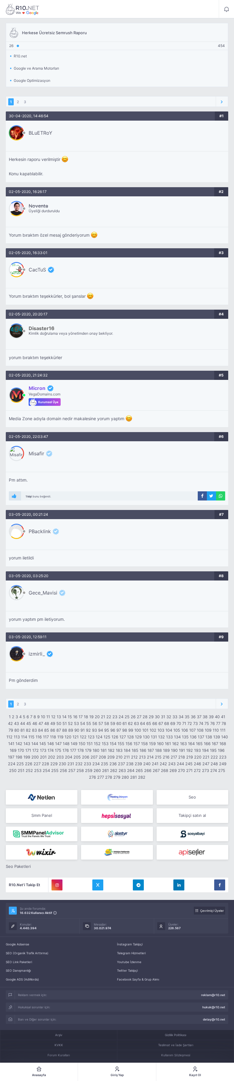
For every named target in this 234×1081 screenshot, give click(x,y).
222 (214, 757)
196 (221, 750)
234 (96, 763)
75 (206, 723)
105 (176, 730)
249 (222, 763)
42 (10, 723)
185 (135, 750)
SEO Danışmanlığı (18, 970)
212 (134, 757)
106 (184, 730)
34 (181, 716)
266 (147, 770)
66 (154, 723)
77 (218, 723)
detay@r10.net (214, 1019)
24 (121, 716)
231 (70, 763)
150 (82, 743)
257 (71, 770)
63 (136, 723)
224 (11, 763)
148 (66, 743)
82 (28, 730)
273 (205, 770)
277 (100, 777)
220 (197, 757)
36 (193, 716)
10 (43, 716)
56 (94, 723)
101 (145, 730)
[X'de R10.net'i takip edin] (97, 884)
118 (53, 736)
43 (16, 723)
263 (122, 770)
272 (197, 770)
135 (185, 736)
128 (130, 736)
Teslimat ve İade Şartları (175, 1045)
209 (111, 757)
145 (42, 743)
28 (145, 716)
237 (121, 763)
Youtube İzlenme (129, 962)
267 (156, 770)
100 (137, 730)
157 (136, 743)
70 (178, 723)
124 (99, 736)
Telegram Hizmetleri (131, 953)
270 (181, 770)
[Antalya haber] (117, 852)
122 (83, 736)
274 (213, 770)
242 (163, 763)
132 (161, 736)
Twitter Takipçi (127, 970)
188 (158, 750)
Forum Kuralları (59, 1055)
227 (37, 763)
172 (35, 750)
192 (189, 750)
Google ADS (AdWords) (22, 979)
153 (105, 743)
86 (52, 730)
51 (64, 723)
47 (40, 723)
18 (86, 716)
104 (168, 730)
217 (174, 757)
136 (193, 736)
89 (70, 730)
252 (29, 770)
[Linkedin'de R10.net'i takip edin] (178, 884)
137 (201, 736)
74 (201, 723)
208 (102, 757)
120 (68, 736)
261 (105, 770)
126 (115, 736)
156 (129, 743)
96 (112, 730)
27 (139, 716)
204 (68, 757)
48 (46, 723)
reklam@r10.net (213, 995)
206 (85, 757)
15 (70, 716)
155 (121, 743)
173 (43, 750)
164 (191, 743)
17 (81, 716)
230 (62, 763)
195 (213, 750)
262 (113, 770)
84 (40, 730)
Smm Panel (41, 815)
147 (58, 743)
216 (166, 757)
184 (127, 750)
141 (11, 743)
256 (63, 770)
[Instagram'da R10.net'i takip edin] (56, 884)
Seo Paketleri (18, 866)
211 (127, 757)
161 (168, 743)
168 (222, 743)
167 (215, 743)
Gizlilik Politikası (175, 1035)
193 (197, 750)
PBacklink (40, 531)
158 (144, 743)
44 (22, 723)
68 (166, 723)
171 (28, 750)
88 (64, 730)
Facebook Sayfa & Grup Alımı (138, 979)
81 (22, 730)
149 (74, 743)
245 (189, 763)
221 (206, 757)
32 (168, 716)
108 (200, 730)
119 (60, 736)
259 (88, 770)
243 (172, 763)
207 (94, 757)
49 (52, 723)
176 (65, 750)
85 (46, 730)
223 (222, 757)
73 (195, 723)
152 (97, 743)
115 (31, 736)
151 (90, 743)
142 (19, 743)
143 (26, 743)
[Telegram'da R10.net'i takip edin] (138, 884)
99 (130, 730)
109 (208, 730)
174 (51, 750)
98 (124, 730)
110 (216, 730)
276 (92, 777)
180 (96, 750)
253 (37, 770)
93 (94, 730)
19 (91, 716)
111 (222, 730)
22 (108, 716)
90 (76, 730)
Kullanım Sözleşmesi (175, 1055)
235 (104, 763)
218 (181, 757)
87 (58, 730)
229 (54, 763)
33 (174, 716)
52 (70, 723)
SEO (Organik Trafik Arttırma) (27, 953)
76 (212, 723)
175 (58, 750)
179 (88, 750)
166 (207, 743)
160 (160, 743)
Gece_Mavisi (43, 593)
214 (150, 757)
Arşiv (58, 1035)
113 (17, 736)
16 (75, 716)
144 (34, 743)
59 (112, 723)
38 (205, 716)
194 (205, 750)
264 (130, 770)
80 (16, 730)
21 (103, 716)
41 (223, 716)
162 (175, 743)
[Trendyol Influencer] (41, 852)
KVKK (59, 1045)
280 (125, 777)
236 (113, 763)
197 (11, 757)
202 (51, 757)
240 (147, 763)
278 (108, 777)
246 (197, 763)
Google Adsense (17, 944)
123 (91, 736)
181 (104, 750)
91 (82, 730)
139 (216, 736)
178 (80, 750)
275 (221, 770)
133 (169, 736)
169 (13, 750)
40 (217, 716)
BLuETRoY (40, 132)
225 (20, 763)
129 (138, 736)
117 (46, 736)
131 (154, 736)
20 (97, 716)
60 (118, 723)
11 (48, 716)
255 (54, 770)
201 (43, 757)
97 (118, 730)
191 (182, 750)
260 (97, 770)
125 (107, 736)
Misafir (36, 453)
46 (34, 723)
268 (164, 770)
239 (138, 763)
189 (166, 750)
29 (151, 716)
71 (184, 723)
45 (28, 723)
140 (224, 736)
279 (116, 777)
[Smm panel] (41, 834)
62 (130, 723)
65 (148, 723)
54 (82, 723)
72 (189, 723)
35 (187, 716)
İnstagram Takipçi (130, 944)
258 (80, 770)
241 (155, 763)
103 (161, 730)
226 (28, 763)
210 (119, 757)
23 (114, 716)
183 (119, 750)
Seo (192, 797)
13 (59, 716)
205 (77, 757)
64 (142, 723)
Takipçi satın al (192, 815)
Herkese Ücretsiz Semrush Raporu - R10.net (22, 9)
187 (150, 750)
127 (122, 736)
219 (189, 757)
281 (133, 777)
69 (172, 723)
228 (45, 763)
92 (88, 730)
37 (199, 716)
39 (211, 716)
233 (87, 763)
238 (129, 763)
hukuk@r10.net (213, 1007)
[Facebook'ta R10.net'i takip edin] (219, 884)
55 (88, 723)
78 (224, 723)
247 (205, 763)
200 (35, 757)
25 (127, 716)
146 (50, 743)
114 (24, 736)
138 (208, 736)
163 (183, 743)
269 (173, 770)
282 (141, 777)
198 (19, 757)
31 (163, 716)
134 (177, 736)
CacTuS (37, 270)
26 (133, 716)
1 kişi (29, 496)
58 (106, 723)
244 (180, 763)
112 (9, 736)
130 (146, 736)
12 (53, 716)
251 (21, 770)
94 (100, 730)
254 (46, 770)
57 (100, 723)
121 (76, 736)
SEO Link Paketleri (19, 962)
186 (143, 750)
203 (60, 757)
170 (21, 750)
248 (214, 763)
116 (39, 736)
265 (139, 770)
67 (160, 723)
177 (73, 750)
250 (12, 770)
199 (26, 757)
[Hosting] (41, 797)
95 (106, 730)
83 (34, 730)
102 (153, 730)
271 (189, 770)
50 (58, 723)
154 (113, 743)
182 (111, 750)
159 (152, 743)
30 (157, 716)
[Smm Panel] (117, 815)
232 (79, 763)
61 (124, 723)
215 (158, 757)
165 (199, 743)
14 (64, 716)
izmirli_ (37, 654)
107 (192, 730)
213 (142, 757)
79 (11, 730)
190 (174, 750)
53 (76, 723)
